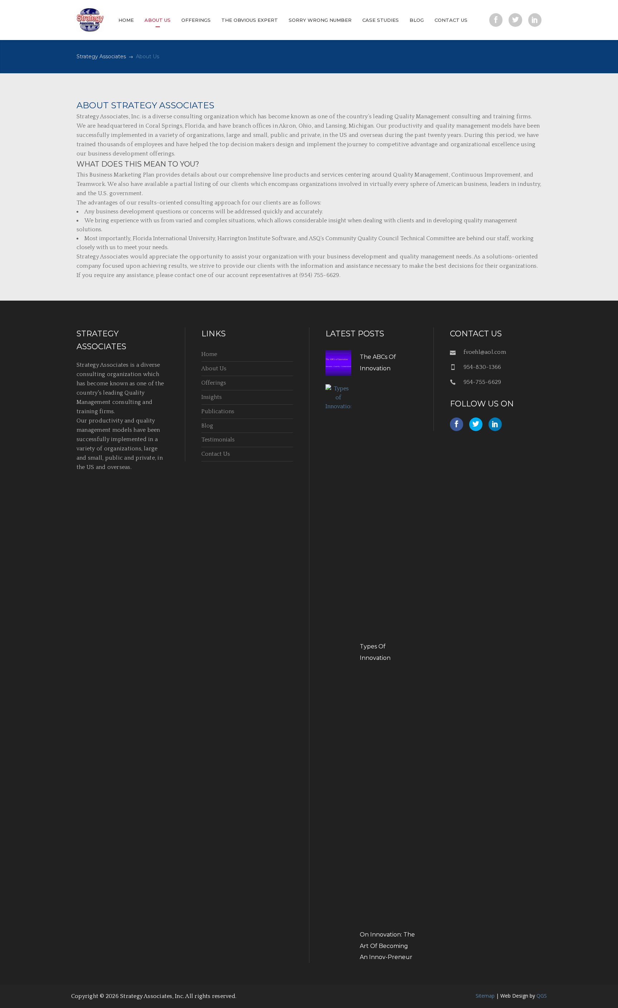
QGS (541, 995)
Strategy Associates (101, 56)
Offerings (213, 383)
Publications (217, 411)
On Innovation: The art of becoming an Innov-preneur (387, 945)
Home (209, 354)
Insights (211, 397)
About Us (213, 368)
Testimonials (218, 439)
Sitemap (485, 995)
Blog (207, 426)
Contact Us (215, 454)
